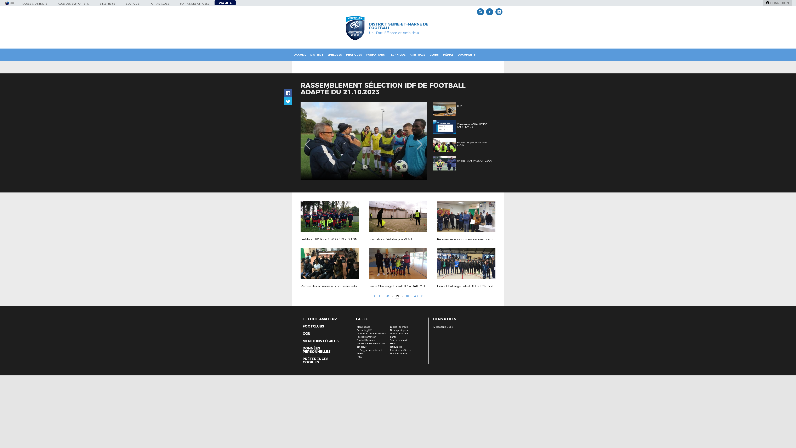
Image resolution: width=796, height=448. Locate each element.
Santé (393, 337)
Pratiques (354, 54)
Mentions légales (321, 341)
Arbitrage (417, 54)
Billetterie (107, 3)
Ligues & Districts (34, 3)
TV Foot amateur (399, 333)
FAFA (359, 356)
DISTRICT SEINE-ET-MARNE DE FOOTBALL (398, 26)
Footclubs (313, 326)
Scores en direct (398, 340)
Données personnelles (316, 350)
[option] (364, 141)
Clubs (434, 54)
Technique (397, 54)
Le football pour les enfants (372, 333)
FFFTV (393, 343)
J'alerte (225, 2)
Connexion (779, 3)
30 (407, 296)
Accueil (300, 54)
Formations (375, 54)
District (316, 54)
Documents (467, 54)
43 (416, 296)
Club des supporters (73, 3)
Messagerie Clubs (443, 327)
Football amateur (366, 337)
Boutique (132, 3)
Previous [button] (307, 141)
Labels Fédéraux (399, 327)
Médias (448, 54)
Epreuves (335, 54)
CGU (306, 333)
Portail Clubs (159, 3)
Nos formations (398, 353)
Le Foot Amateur (320, 319)
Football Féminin (366, 340)
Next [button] (419, 141)
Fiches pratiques (399, 330)
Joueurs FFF (396, 347)
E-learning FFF (364, 330)
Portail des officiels (194, 3)
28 (387, 296)
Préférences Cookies (315, 360)
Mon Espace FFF (365, 327)
